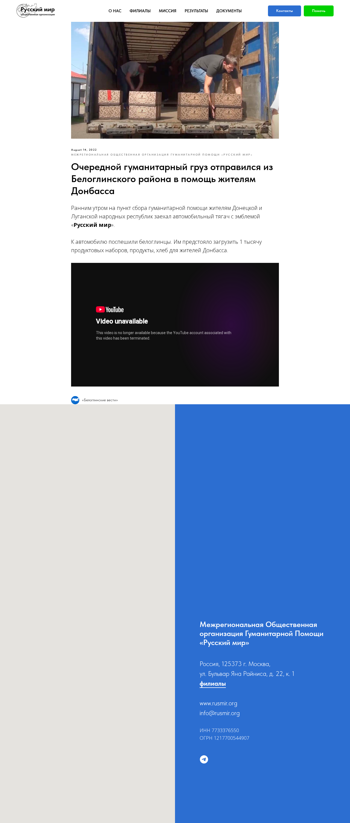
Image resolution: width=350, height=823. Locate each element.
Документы (229, 10)
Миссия (167, 10)
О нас (115, 10)
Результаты (196, 10)
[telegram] (204, 759)
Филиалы (140, 10)
